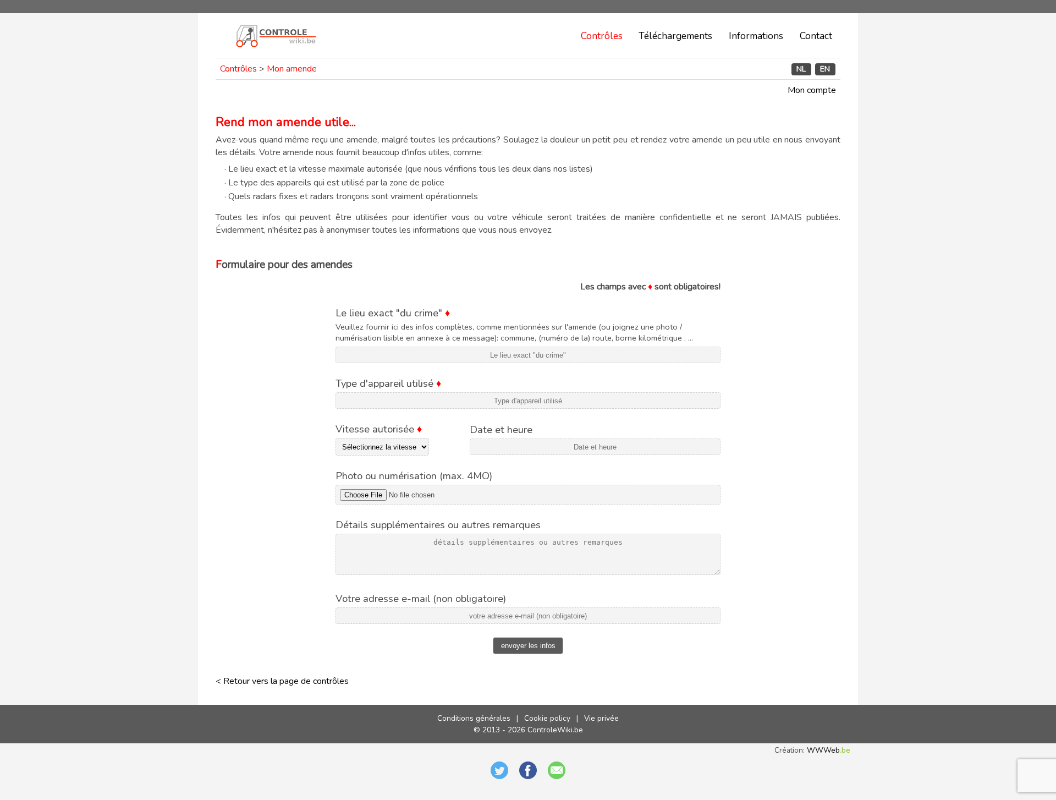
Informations (756, 35)
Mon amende (292, 69)
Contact (816, 35)
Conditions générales (473, 718)
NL (801, 69)
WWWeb (828, 750)
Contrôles (602, 35)
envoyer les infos (528, 646)
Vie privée (601, 718)
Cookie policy (547, 718)
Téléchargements (675, 35)
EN (825, 69)
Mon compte (812, 90)
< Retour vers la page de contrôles (282, 681)
